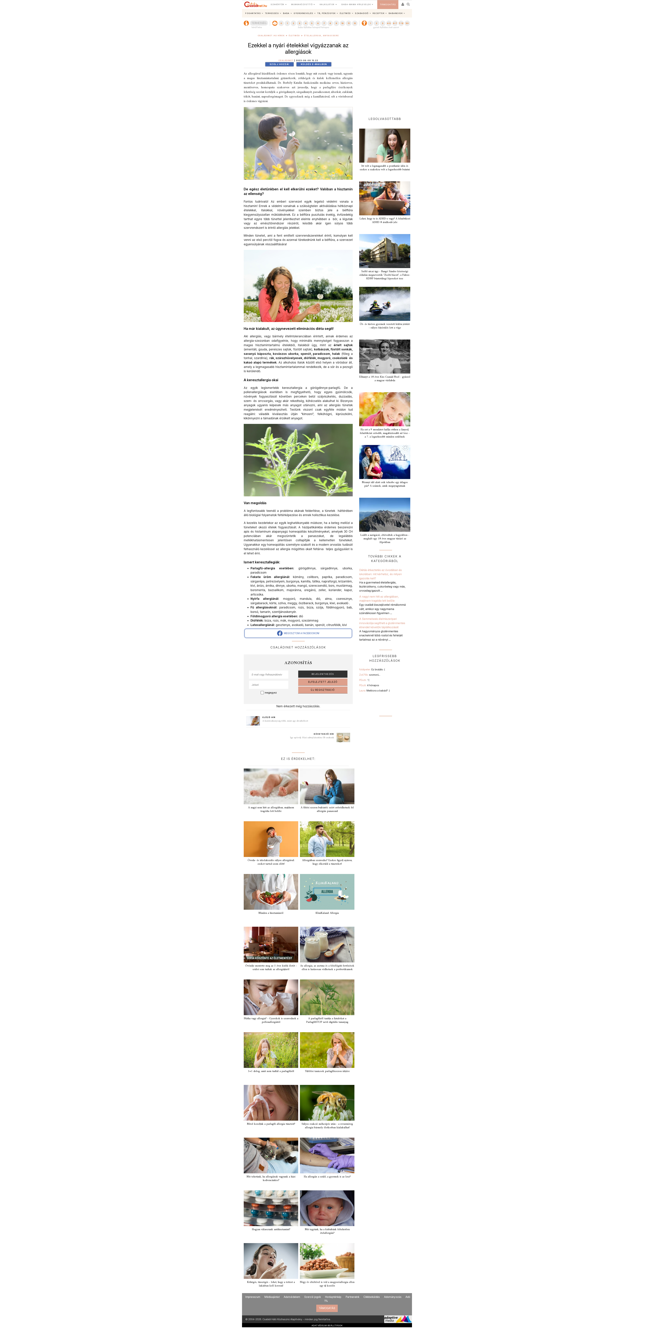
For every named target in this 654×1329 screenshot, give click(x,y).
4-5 (389, 23)
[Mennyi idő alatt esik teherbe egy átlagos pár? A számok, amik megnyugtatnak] (384, 462)
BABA (286, 13)
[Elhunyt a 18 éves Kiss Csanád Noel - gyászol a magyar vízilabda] (384, 357)
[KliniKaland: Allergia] (327, 892)
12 (355, 23)
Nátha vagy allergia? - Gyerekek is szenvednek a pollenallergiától (271, 1020)
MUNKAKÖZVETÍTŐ (302, 4)
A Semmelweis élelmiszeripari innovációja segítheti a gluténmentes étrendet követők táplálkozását (382, 623)
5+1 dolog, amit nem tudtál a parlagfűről (271, 1071)
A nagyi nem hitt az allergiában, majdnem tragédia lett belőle (271, 809)
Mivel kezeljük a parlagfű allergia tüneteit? (271, 1124)
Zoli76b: (369, 674)
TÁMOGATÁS (388, 4)
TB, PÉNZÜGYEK (326, 13)
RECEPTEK (378, 13)
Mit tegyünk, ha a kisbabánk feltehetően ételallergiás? (327, 1231)
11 (348, 23)
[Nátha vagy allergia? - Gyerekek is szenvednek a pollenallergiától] (271, 997)
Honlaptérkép (333, 1297)
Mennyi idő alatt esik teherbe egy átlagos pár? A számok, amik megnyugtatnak (385, 484)
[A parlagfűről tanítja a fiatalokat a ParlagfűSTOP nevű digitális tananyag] (327, 997)
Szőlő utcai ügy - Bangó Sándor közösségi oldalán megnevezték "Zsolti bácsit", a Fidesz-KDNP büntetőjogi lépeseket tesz (384, 275)
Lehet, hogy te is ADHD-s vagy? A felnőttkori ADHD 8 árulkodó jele (385, 220)
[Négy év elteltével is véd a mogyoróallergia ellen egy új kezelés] (327, 1261)
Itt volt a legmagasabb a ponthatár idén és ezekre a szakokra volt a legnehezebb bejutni (385, 168)
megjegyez (271, 692)
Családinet (285, 60)
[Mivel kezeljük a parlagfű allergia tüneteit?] (271, 1103)
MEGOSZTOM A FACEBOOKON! (301, 633)
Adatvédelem (292, 1297)
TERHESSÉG (272, 13)
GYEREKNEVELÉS (303, 13)
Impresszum (252, 1297)
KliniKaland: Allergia (327, 913)
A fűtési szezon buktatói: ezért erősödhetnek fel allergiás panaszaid (327, 809)
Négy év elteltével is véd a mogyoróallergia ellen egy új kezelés (327, 1284)
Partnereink (352, 1297)
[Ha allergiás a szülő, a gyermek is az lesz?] (327, 1155)
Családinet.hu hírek (271, 36)
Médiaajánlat (272, 1297)
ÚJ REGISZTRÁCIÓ (323, 690)
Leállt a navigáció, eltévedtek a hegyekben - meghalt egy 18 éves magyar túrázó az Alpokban (384, 539)
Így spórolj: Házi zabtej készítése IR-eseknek (312, 738)
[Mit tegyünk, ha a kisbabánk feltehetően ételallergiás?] (327, 1208)
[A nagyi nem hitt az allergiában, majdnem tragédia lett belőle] (271, 786)
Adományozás (392, 1297)
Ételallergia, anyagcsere (321, 36)
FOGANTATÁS (253, 13)
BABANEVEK (396, 13)
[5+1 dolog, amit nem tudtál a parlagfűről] (271, 1050)
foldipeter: (372, 669)
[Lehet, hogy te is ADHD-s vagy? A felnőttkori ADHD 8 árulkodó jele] (384, 198)
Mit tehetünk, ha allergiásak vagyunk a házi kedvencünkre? (271, 1178)
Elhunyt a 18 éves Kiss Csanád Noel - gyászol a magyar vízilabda (384, 379)
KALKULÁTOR (327, 4)
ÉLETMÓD (345, 13)
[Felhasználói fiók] (402, 3)
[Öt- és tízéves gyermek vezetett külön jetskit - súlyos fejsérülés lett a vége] (384, 304)
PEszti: (364, 680)
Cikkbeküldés (371, 1297)
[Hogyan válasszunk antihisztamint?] (271, 1208)
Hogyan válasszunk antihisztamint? (271, 1229)
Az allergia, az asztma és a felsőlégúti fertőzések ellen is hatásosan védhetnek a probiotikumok (327, 967)
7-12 (401, 23)
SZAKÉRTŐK (277, 4)
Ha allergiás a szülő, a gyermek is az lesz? (327, 1176)
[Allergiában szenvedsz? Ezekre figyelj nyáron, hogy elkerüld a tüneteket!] (327, 839)
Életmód (294, 36)
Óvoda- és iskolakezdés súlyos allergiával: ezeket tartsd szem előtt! (271, 862)
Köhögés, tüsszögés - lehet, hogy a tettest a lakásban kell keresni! (271, 1284)
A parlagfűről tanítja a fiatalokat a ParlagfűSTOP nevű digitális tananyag (327, 1020)
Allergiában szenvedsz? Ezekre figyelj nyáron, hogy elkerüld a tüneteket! (327, 862)
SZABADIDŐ (362, 13)
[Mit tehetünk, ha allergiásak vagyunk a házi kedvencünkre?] (271, 1155)
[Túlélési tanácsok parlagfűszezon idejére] (327, 1050)
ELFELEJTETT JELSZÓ (323, 682)
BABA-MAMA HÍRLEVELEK (356, 4)
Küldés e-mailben (314, 64)
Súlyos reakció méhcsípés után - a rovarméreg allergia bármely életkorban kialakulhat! (327, 1126)
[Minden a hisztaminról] (271, 892)
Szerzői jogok (312, 1297)
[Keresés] (408, 3)
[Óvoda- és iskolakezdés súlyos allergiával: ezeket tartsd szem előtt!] (271, 839)
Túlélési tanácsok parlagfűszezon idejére (327, 1071)
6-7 (395, 23)
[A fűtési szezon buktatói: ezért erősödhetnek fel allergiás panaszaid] (327, 786)
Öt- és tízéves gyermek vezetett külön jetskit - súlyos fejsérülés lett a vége (385, 326)
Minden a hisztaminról (271, 913)
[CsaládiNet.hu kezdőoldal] (255, 4)
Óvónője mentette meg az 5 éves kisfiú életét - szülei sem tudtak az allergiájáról (271, 967)
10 (342, 23)
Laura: (374, 690)
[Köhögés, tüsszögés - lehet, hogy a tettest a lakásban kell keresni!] (271, 1261)
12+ (407, 23)
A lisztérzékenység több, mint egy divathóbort (285, 721)
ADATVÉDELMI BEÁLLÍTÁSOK (327, 1325)
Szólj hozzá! (279, 64)
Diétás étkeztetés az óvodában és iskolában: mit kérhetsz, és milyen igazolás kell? (380, 574)
